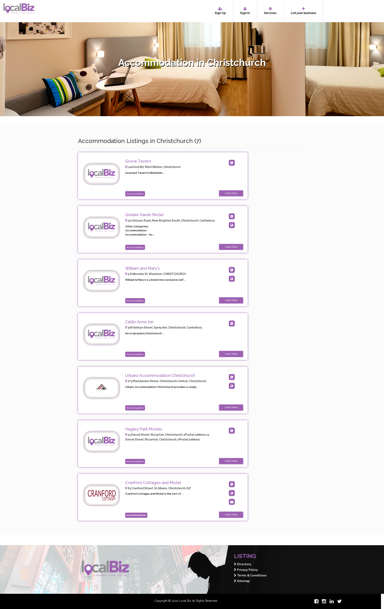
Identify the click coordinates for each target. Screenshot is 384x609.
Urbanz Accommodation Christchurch (160, 375)
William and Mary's (142, 268)
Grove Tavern (138, 161)
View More (231, 193)
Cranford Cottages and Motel (153, 482)
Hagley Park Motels (143, 429)
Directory (243, 564)
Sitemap (243, 581)
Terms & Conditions (251, 575)
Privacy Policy (247, 570)
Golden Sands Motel (144, 214)
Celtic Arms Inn (139, 321)
